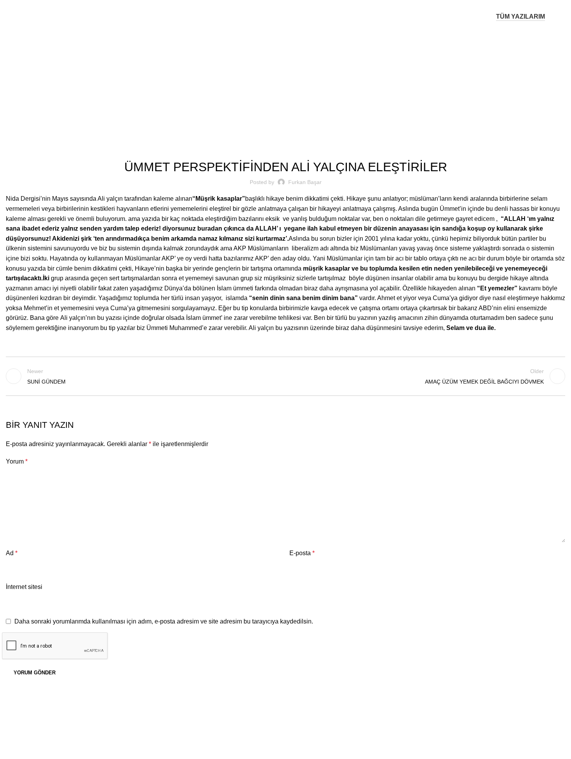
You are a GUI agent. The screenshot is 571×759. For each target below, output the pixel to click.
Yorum (17, 461)
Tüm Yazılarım (520, 16)
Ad (11, 553)
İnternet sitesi (24, 587)
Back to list (285, 376)
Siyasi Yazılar (295, 82)
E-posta (302, 553)
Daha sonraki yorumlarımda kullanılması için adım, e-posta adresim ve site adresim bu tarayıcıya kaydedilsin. (163, 621)
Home (265, 82)
